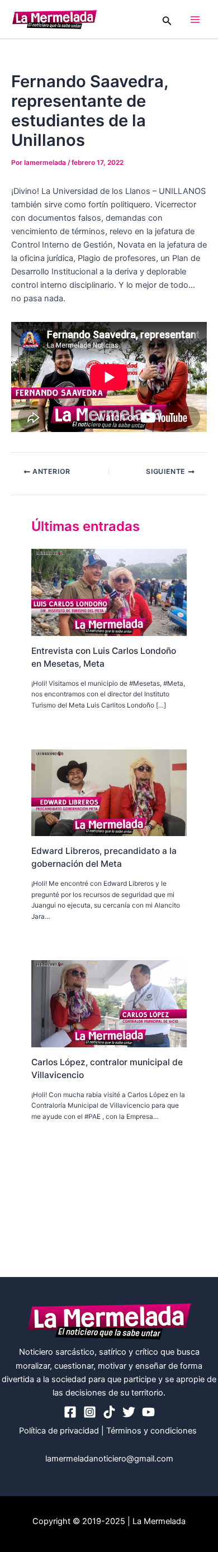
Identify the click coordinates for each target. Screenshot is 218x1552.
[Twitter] (128, 1412)
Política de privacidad (59, 1431)
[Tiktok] (109, 1412)
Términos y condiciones (152, 1431)
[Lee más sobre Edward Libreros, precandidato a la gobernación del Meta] (108, 792)
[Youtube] (148, 1412)
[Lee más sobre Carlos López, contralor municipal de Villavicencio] (108, 1003)
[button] (167, 19)
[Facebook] (70, 1412)
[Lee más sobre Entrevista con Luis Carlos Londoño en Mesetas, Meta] (108, 592)
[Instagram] (89, 1412)
